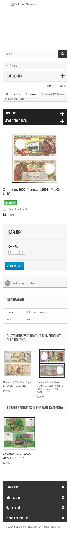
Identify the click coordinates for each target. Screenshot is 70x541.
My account (13, 507)
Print (11, 214)
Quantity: (13, 246)
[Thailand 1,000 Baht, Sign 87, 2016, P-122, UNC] (18, 363)
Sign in (63, 86)
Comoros (31, 94)
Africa (17, 94)
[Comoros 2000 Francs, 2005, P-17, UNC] (19, 433)
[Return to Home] (6, 94)
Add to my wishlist (23, 283)
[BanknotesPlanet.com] (35, 21)
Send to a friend (17, 209)
